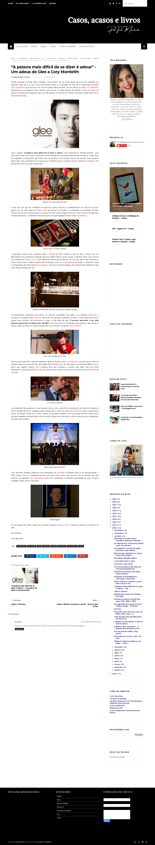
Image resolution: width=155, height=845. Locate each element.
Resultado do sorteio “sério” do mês (127, 637)
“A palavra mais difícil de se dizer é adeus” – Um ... (128, 587)
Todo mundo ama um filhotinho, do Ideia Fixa (128, 618)
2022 (114, 502)
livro (58, 814)
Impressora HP (116, 708)
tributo (96, 58)
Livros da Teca (86, 46)
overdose (61, 58)
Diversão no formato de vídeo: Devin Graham (127, 572)
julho (116, 653)
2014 (114, 525)
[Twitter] (113, 3)
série (59, 818)
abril (116, 661)
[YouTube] (110, 3)
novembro (119, 533)
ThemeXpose (20, 842)
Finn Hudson (34, 58)
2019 (114, 510)
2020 (114, 507)
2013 (114, 528)
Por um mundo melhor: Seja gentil (126, 632)
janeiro (117, 670)
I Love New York (39, 3)
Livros (34, 46)
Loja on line (22, 46)
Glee (43, 58)
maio (116, 658)
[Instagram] (119, 3)
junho (117, 655)
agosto (117, 650)
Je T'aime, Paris (22, 3)
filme (59, 800)
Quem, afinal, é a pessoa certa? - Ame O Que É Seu (128, 582)
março (117, 664)
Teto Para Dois (116, 696)
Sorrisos (117, 609)
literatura (60, 807)
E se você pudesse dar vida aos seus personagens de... (127, 568)
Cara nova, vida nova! (123, 564)
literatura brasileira (64, 810)
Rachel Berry (72, 58)
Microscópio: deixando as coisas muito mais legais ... (128, 554)
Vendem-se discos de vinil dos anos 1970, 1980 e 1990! (127, 600)
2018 (114, 513)
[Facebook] (116, 3)
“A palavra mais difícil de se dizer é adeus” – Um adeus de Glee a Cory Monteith (24, 588)
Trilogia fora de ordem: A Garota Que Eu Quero (128, 622)
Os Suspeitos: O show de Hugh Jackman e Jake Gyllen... (127, 549)
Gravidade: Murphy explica (125, 558)
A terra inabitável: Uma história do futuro (125, 711)
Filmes (53, 46)
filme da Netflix (62, 803)
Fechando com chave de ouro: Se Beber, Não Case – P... (128, 613)
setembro (119, 647)
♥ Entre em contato (117, 757)
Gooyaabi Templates (44, 842)
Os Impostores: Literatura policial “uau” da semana (128, 544)
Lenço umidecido (117, 705)
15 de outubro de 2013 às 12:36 (90, 622)
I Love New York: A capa (124, 561)
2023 (114, 499)
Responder (19, 629)
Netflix (59, 796)
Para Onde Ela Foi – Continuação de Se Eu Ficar (130, 386)
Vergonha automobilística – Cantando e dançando (126, 577)
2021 (114, 505)
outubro (118, 536)
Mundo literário (67, 46)
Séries (44, 46)
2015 (114, 522)
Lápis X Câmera (120, 591)
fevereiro (118, 667)
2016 (114, 519)
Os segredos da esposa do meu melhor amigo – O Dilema (127, 605)
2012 (114, 674)
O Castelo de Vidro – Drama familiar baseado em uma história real (131, 397)
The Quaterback (85, 58)
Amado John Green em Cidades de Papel (127, 595)
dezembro (119, 530)
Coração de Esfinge (118, 698)
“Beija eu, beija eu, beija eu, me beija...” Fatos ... (127, 642)
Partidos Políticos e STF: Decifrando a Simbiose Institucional (126, 702)
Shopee (52, 3)
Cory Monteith (22, 58)
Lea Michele (51, 58)
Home (10, 3)
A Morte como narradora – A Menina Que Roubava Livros (127, 627)
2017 (114, 516)
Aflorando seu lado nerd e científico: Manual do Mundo (127, 539)
